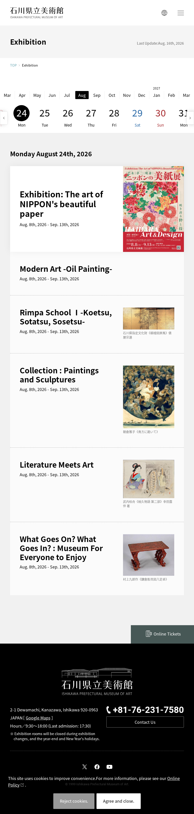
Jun (52, 95)
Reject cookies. (74, 801)
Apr (22, 95)
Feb (171, 95)
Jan (156, 95)
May (37, 95)
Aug (82, 95)
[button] (4, 118)
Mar (7, 95)
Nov (127, 95)
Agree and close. (118, 801)
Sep (97, 95)
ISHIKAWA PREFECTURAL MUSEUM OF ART (36, 12)
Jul (67, 95)
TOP (13, 65)
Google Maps (38, 718)
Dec (141, 95)
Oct (112, 95)
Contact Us (145, 722)
